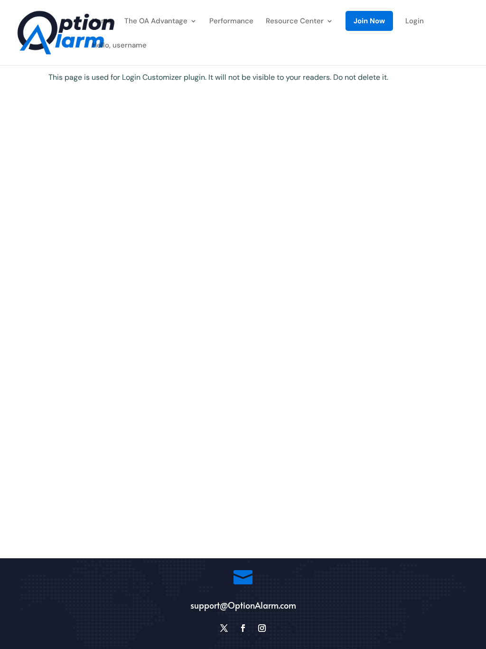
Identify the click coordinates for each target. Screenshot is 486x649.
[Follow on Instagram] (262, 628)
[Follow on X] (224, 628)
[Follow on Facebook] (243, 628)
